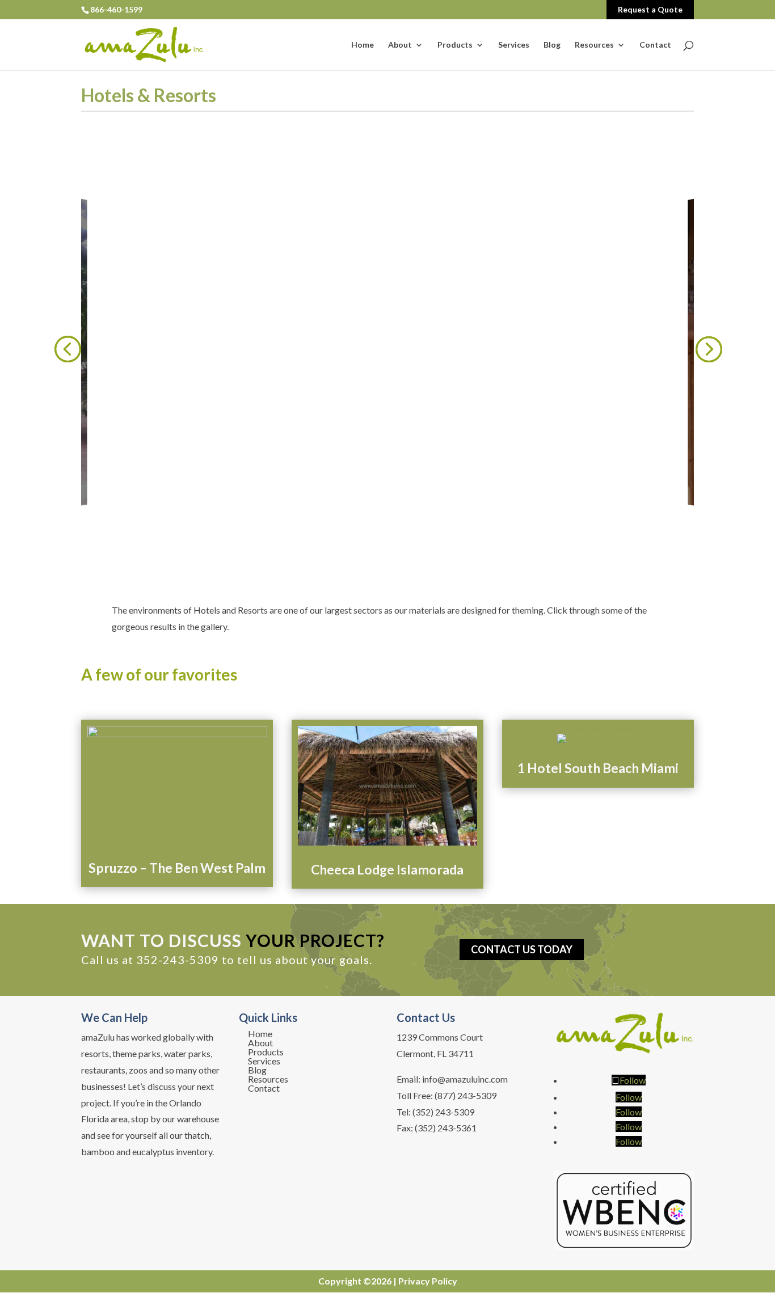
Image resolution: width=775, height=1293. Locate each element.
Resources (594, 45)
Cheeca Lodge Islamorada (387, 869)
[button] (67, 348)
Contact (655, 45)
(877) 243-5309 (465, 1095)
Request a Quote (650, 9)
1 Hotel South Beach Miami (598, 768)
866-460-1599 (116, 9)
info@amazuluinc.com (465, 1079)
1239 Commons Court (440, 1037)
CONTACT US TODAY (521, 950)
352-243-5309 (177, 959)
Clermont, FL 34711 (435, 1053)
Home (362, 45)
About (400, 45)
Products (455, 45)
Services (513, 45)
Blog (552, 45)
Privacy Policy (427, 1280)
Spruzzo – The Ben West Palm (177, 868)
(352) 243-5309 (443, 1111)
